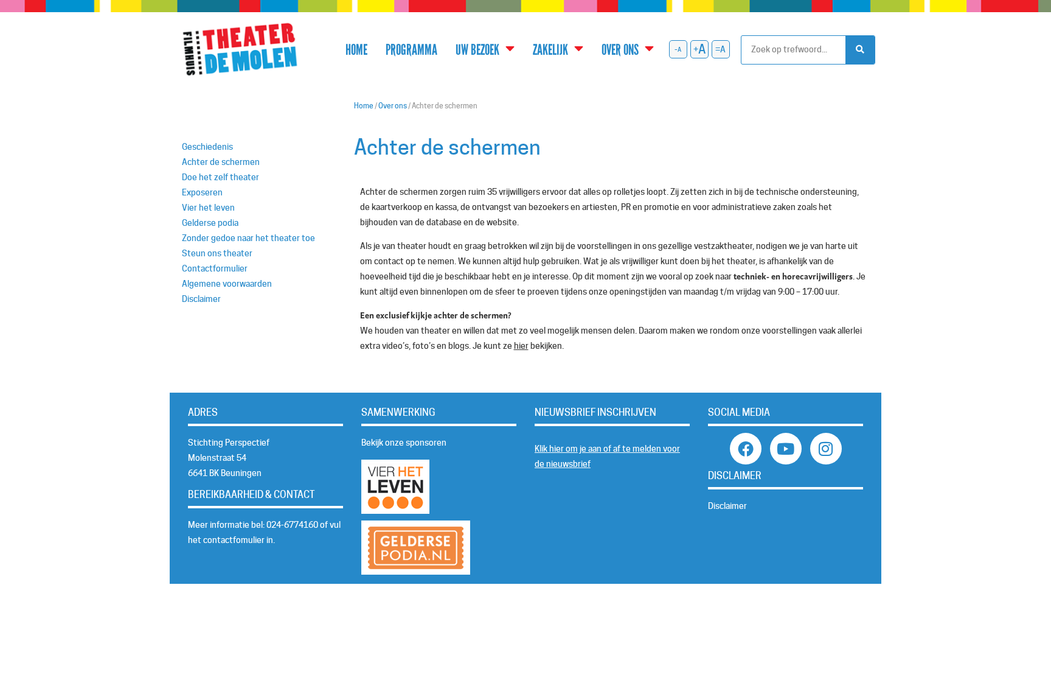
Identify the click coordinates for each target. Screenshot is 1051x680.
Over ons (620, 49)
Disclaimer (201, 299)
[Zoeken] (860, 50)
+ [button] (695, 49)
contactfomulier (234, 540)
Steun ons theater (217, 253)
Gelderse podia (210, 223)
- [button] (676, 49)
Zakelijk (550, 49)
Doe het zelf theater (220, 177)
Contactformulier (215, 268)
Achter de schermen (221, 162)
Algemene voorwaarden (227, 284)
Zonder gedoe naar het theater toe (248, 238)
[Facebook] (745, 448)
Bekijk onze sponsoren (403, 442)
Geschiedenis (207, 147)
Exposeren (202, 192)
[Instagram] (826, 448)
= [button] (717, 49)
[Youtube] (786, 448)
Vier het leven (208, 207)
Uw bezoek (477, 49)
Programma (411, 49)
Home (356, 49)
